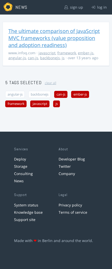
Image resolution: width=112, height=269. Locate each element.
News (19, 180)
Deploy (20, 159)
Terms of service (73, 212)
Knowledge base (28, 212)
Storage (20, 166)
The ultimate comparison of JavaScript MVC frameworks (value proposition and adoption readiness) (54, 38)
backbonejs (50, 57)
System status (26, 205)
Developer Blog (72, 159)
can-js (33, 57)
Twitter (65, 166)
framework (66, 52)
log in (101, 7)
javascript (47, 52)
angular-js (17, 57)
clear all (50, 83)
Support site (24, 219)
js (63, 57)
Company (67, 173)
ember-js (86, 52)
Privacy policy (70, 205)
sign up (76, 7)
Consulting (23, 173)
